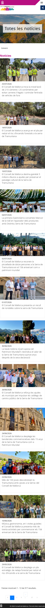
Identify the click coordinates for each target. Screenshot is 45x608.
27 (32, 597)
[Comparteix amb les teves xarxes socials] (42, 7)
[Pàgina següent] (37, 597)
